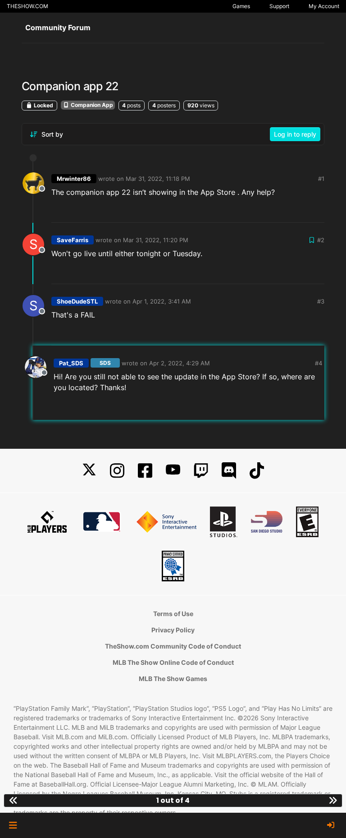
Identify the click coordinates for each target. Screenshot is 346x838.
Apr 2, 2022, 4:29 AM (179, 363)
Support (279, 6)
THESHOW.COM (27, 6)
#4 (318, 363)
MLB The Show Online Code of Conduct (173, 662)
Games (241, 6)
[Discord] (229, 470)
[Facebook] (145, 470)
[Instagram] (117, 470)
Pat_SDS (71, 363)
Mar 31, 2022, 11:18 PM (158, 178)
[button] (13, 825)
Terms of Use (173, 613)
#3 (320, 301)
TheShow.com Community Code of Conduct (173, 646)
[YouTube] (173, 470)
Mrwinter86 (74, 178)
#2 (320, 240)
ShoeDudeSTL (77, 301)
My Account (324, 6)
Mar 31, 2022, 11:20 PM (155, 240)
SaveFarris (72, 240)
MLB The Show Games (173, 678)
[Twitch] (201, 470)
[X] (89, 470)
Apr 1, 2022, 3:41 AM (161, 301)
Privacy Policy (173, 630)
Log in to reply (295, 134)
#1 (321, 178)
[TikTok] (257, 470)
